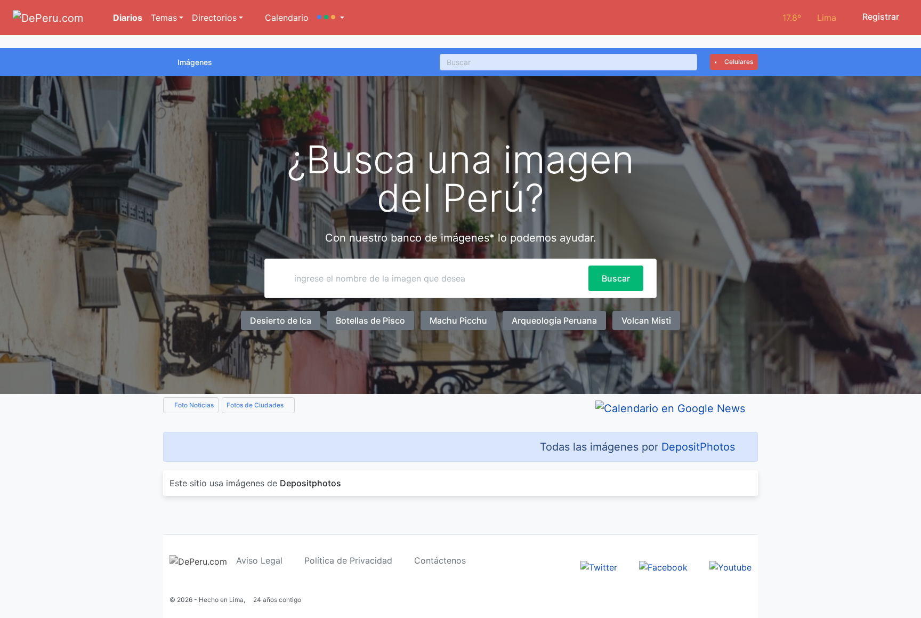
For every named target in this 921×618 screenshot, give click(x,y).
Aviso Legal (259, 560)
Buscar (616, 278)
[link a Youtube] (730, 566)
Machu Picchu (458, 320)
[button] (331, 17)
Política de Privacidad (348, 560)
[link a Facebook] (663, 566)
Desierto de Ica (280, 320)
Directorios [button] (214, 17)
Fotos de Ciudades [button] (256, 405)
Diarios (126, 17)
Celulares (738, 62)
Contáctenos (440, 560)
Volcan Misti (646, 320)
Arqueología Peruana (554, 320)
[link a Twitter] (598, 566)
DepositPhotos (698, 446)
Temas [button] (164, 17)
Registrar (879, 16)
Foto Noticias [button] (193, 405)
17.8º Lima (809, 17)
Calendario (285, 17)
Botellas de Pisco (370, 320)
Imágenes (194, 62)
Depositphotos (310, 483)
